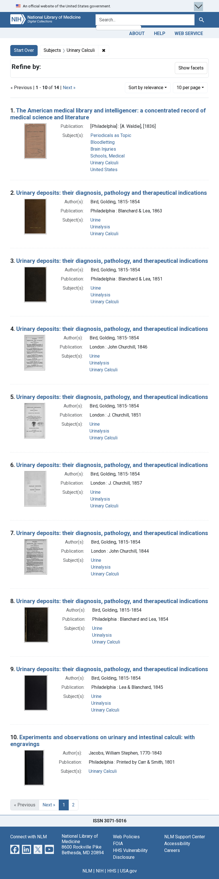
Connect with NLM (28, 836)
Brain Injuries (103, 149)
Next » (69, 87)
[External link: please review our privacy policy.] (14, 849)
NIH (100, 871)
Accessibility (177, 843)
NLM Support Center (184, 836)
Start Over (24, 50)
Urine (95, 220)
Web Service (189, 33)
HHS (111, 871)
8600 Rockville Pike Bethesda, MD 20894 (83, 849)
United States (103, 169)
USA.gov (128, 871)
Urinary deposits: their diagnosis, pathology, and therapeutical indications (112, 260)
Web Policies (126, 836)
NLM (87, 871)
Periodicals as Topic (110, 135)
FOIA (118, 843)
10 (188, 87)
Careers (172, 850)
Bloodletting (102, 142)
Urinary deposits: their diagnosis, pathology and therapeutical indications (111, 192)
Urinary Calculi (104, 162)
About (137, 33)
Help (159, 33)
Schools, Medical (107, 156)
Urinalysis (100, 227)
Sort (146, 87)
